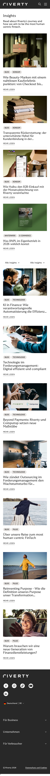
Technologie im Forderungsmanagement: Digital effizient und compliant (24, 366)
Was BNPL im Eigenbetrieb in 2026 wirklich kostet (21, 242)
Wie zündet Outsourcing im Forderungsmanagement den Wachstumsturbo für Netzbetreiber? (23, 481)
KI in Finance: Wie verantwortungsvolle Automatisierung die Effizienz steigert (24, 308)
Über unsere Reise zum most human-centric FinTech (23, 536)
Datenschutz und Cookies (36, 768)
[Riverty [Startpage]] (15, 4)
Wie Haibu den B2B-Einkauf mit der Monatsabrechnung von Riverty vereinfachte (23, 189)
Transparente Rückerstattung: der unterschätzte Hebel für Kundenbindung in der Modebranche (24, 136)
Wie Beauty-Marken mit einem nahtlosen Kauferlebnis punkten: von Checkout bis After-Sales (24, 81)
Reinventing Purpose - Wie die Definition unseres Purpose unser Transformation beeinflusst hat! (24, 592)
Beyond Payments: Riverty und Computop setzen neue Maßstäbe (24, 423)
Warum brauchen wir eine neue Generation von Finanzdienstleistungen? (21, 649)
